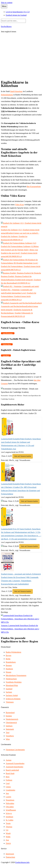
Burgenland (10, 713)
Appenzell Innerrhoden (14, 767)
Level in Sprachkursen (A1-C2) (18, 12)
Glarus (8, 787)
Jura (7, 793)
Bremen (9, 665)
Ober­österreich (11, 723)
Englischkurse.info (22, 862)
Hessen (8, 672)
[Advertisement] (21, 56)
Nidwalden (10, 803)
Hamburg (9, 669)
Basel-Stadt (10, 773)
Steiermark (10, 729)
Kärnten (9, 716)
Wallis (8, 837)
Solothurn (9, 817)
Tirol (7, 733)
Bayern (8, 655)
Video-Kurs (19, 205)
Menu (4, 6)
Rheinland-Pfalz (12, 685)
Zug (7, 840)
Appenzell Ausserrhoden (15, 763)
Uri (7, 830)
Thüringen (10, 702)
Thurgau (9, 827)
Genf (8, 783)
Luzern (8, 797)
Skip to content (6, 3)
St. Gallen (9, 820)
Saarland (9, 689)
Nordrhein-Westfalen (14, 682)
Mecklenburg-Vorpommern (16, 675)
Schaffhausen (11, 810)
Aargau (8, 760)
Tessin (8, 823)
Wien (8, 739)
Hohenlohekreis (7, 95)
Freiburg (9, 780)
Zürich (8, 843)
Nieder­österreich (12, 719)
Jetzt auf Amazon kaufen (22, 456)
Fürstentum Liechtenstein (15, 750)
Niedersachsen (11, 679)
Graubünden (10, 790)
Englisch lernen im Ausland (16, 15)
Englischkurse (6, 26)
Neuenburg (10, 800)
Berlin (8, 659)
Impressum (10, 854)
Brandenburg (11, 662)
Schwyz (9, 813)
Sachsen (9, 692)
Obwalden (10, 807)
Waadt (8, 833)
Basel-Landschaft (12, 770)
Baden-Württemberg (13, 652)
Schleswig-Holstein (13, 699)
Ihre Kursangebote (34, 186)
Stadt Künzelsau (16, 91)
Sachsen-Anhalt (12, 695)
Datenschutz (10, 857)
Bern (7, 777)
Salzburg (9, 726)
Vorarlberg (10, 736)
